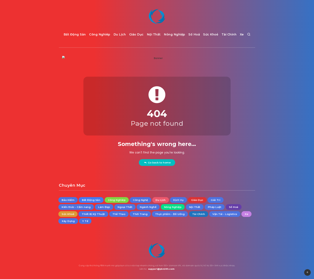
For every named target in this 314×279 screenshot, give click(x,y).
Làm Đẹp (104, 207)
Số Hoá (194, 34)
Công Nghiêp (99, 34)
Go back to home (158, 162)
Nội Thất (154, 34)
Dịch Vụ (178, 200)
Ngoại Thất (125, 207)
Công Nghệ (140, 200)
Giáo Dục (136, 34)
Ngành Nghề (148, 207)
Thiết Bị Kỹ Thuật (93, 214)
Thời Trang (140, 214)
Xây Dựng (68, 221)
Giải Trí (215, 200)
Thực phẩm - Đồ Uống (170, 214)
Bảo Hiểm (68, 200)
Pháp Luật (214, 207)
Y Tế (85, 221)
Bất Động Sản (75, 34)
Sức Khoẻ (210, 34)
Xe (242, 34)
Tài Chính (229, 34)
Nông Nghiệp (174, 34)
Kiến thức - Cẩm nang (76, 207)
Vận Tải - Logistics (224, 214)
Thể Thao (119, 214)
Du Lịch (119, 34)
